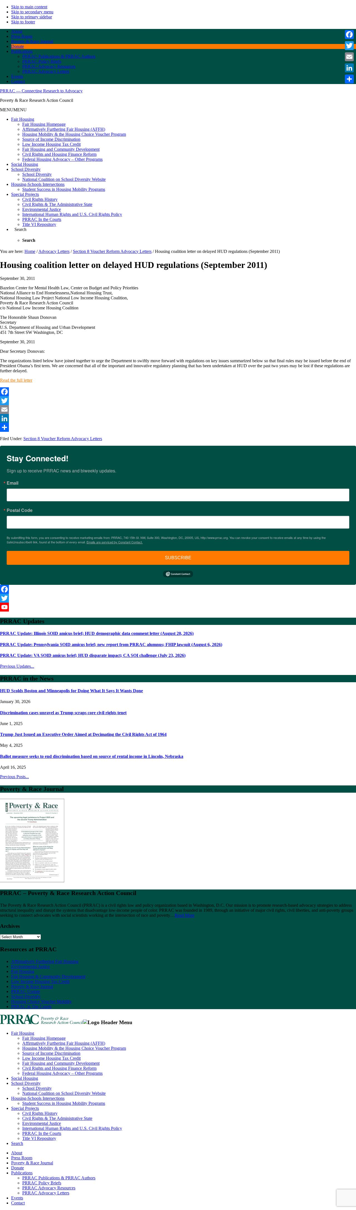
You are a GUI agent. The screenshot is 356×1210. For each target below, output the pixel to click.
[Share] (178, 427)
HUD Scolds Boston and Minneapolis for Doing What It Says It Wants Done (71, 690)
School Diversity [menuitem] (26, 1083)
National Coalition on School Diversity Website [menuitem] (64, 1093)
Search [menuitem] (17, 1143)
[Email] (178, 409)
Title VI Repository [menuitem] (39, 1138)
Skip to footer (23, 21)
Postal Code (20, 510)
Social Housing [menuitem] (24, 1078)
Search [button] (20, 229)
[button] (13, 109)
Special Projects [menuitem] (25, 1108)
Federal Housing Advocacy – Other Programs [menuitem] (62, 1073)
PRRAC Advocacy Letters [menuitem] (45, 1193)
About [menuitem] (16, 1152)
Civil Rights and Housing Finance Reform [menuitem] (59, 1068)
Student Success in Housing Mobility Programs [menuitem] (63, 1103)
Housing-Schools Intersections (38, 184)
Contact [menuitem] (18, 1203)
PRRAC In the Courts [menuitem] (41, 1133)
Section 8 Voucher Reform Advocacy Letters (62, 438)
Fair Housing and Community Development (61, 149)
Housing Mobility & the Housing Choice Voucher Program (74, 134)
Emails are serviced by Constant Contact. (114, 542)
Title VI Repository (39, 224)
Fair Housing (22, 119)
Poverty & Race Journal (32, 986)
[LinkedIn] (178, 418)
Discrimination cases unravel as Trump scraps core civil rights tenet (63, 712)
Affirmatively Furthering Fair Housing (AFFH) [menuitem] (63, 1043)
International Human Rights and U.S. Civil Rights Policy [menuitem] (72, 1128)
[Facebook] (178, 391)
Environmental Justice (41, 209)
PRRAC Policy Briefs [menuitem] (41, 1183)
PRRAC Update (25, 991)
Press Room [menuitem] (21, 1157)
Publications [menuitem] (22, 1172)
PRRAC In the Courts (41, 219)
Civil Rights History (40, 199)
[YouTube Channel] (178, 607)
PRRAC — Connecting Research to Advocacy (41, 90)
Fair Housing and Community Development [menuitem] (61, 1063)
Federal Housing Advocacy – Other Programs (62, 159)
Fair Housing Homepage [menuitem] (44, 1038)
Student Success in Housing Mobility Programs (63, 189)
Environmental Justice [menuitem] (41, 1123)
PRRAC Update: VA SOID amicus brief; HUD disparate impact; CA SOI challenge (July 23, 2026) (93, 655)
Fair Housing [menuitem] (22, 1033)
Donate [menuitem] (17, 1167)
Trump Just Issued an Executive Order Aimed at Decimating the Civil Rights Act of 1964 (83, 734)
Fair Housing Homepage (44, 124)
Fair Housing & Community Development (48, 976)
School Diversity (26, 169)
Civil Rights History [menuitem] (40, 1113)
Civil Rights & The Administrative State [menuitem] (57, 1118)
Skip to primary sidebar (31, 16)
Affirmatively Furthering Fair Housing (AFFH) (63, 129)
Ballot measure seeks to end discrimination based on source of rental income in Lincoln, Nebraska (91, 756)
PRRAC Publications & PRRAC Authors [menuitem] (58, 1178)
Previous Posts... (14, 776)
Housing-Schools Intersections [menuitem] (38, 1098)
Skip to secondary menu (32, 11)
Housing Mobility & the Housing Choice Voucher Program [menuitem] (74, 1048)
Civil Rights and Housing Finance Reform (59, 154)
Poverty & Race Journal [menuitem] (32, 1162)
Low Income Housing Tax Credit (51, 144)
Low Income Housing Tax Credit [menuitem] (51, 1058)
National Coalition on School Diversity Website (64, 179)
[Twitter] (178, 400)
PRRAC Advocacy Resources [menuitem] (48, 1188)
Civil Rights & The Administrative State (57, 204)
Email (12, 483)
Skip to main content (29, 6)
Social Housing (24, 164)
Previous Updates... (17, 666)
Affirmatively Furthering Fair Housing (44, 961)
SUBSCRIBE (178, 557)
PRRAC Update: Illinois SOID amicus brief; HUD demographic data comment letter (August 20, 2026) (97, 633)
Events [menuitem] (17, 1198)
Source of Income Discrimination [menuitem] (51, 1053)
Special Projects (25, 194)
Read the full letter (16, 380)
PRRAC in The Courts (31, 1006)
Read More (184, 915)
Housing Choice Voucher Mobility (41, 1001)
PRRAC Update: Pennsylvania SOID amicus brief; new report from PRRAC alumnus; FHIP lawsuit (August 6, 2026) (111, 644)
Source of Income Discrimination (51, 139)
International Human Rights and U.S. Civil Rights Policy (72, 214)
